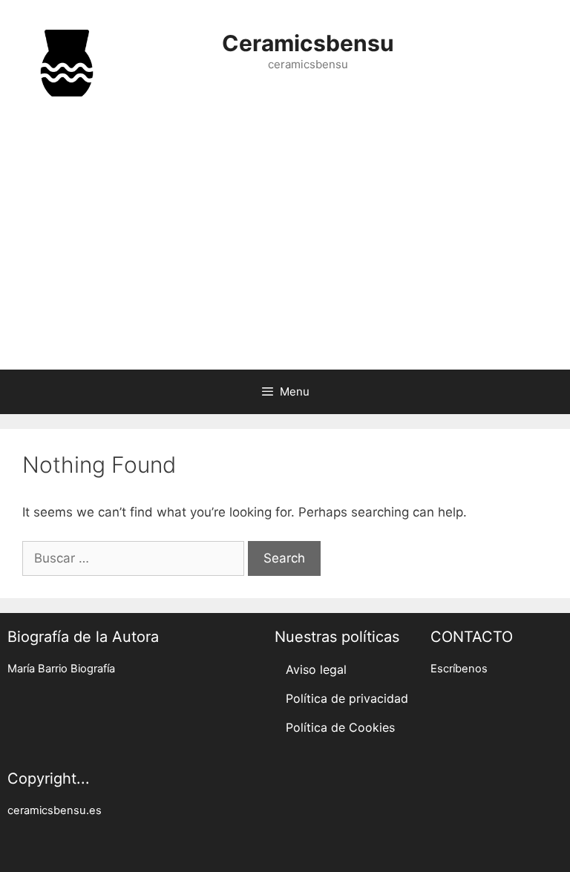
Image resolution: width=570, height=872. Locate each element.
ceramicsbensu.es (54, 810)
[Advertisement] (285, 251)
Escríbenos (459, 668)
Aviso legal (316, 669)
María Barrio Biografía (61, 668)
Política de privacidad (347, 698)
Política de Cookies (340, 727)
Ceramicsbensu (308, 43)
